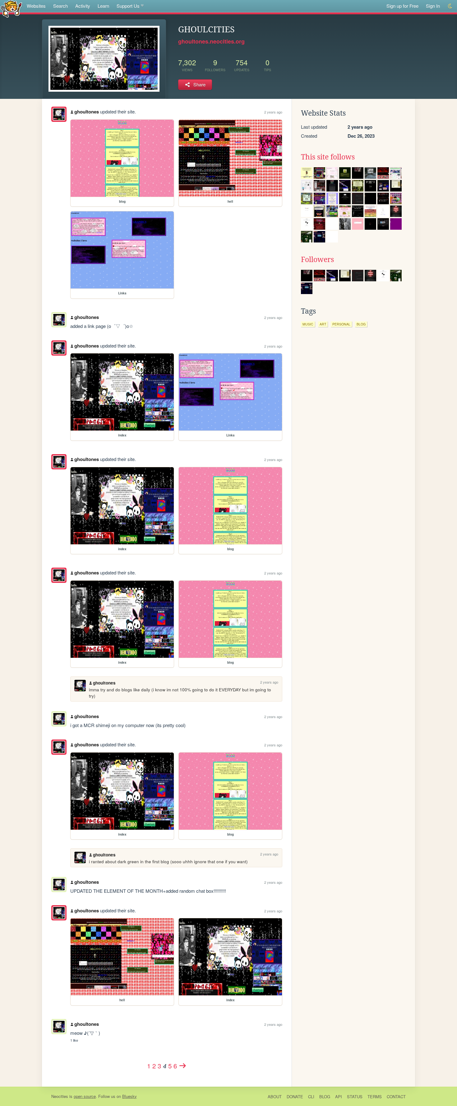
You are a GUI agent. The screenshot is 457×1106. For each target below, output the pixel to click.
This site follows (328, 157)
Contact (396, 1096)
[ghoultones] (59, 114)
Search (60, 5)
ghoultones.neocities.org (211, 41)
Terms (374, 1096)
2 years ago (273, 111)
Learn (103, 5)
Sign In (433, 5)
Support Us (128, 5)
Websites (36, 5)
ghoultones (86, 111)
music (307, 324)
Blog (324, 1096)
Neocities (59, 1096)
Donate (295, 1096)
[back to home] (11, 8)
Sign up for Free (402, 5)
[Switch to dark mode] (450, 6)
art (323, 324)
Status (354, 1096)
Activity (82, 5)
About (275, 1096)
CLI (311, 1096)
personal (341, 324)
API (338, 1096)
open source (85, 1096)
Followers (317, 260)
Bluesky (129, 1096)
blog (361, 324)
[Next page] (183, 1065)
